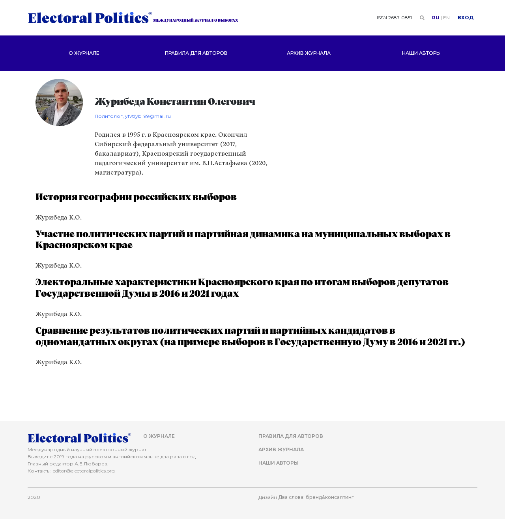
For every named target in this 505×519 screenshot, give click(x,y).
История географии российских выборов (136, 197)
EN (446, 17)
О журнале (84, 53)
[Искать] (422, 17)
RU (436, 17)
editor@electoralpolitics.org (84, 471)
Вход (465, 17)
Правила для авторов (196, 53)
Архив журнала (309, 53)
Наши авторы (421, 53)
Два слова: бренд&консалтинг (316, 497)
